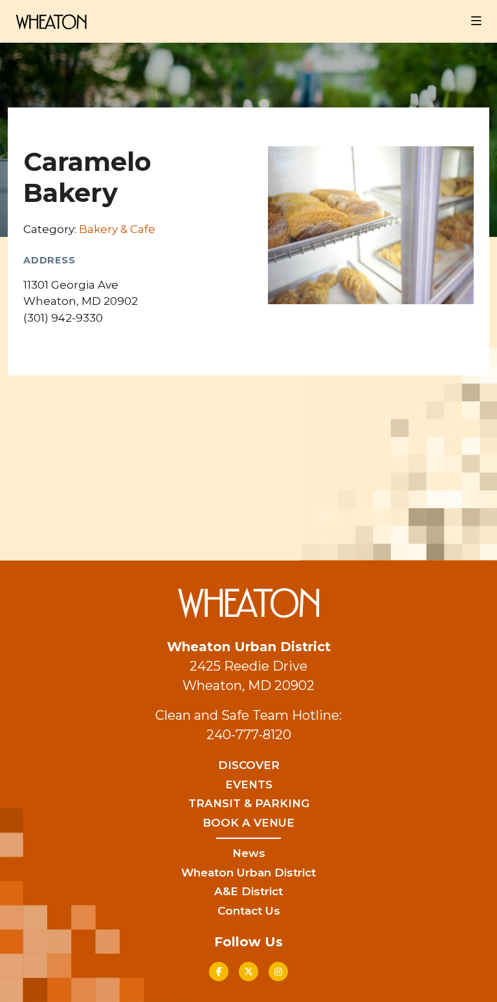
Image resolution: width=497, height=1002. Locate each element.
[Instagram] (278, 971)
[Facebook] (218, 971)
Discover (249, 765)
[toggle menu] (476, 21)
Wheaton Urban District (248, 872)
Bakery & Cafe (117, 229)
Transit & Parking (248, 803)
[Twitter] (248, 971)
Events (248, 784)
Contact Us (248, 910)
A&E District (248, 891)
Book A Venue (248, 822)
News (248, 853)
